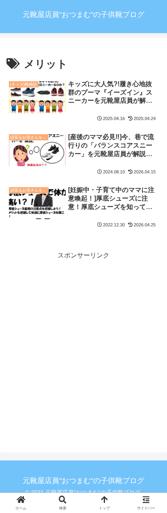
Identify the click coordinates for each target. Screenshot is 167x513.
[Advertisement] (83, 344)
